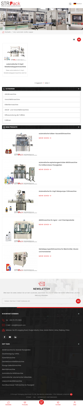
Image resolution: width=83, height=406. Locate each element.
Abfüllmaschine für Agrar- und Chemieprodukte (56, 220)
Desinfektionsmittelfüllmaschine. (13, 362)
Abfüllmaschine (10, 94)
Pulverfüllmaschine (8, 358)
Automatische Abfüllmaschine (12, 373)
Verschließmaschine (12, 99)
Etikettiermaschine (11, 104)
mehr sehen (15, 78)
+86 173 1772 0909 (15, 320)
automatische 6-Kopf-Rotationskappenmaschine (15, 65)
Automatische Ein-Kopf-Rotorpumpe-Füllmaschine (57, 191)
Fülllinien (8, 120)
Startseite (8, 32)
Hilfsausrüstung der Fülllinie (15, 115)
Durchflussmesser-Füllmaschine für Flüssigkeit (18, 385)
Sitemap (28, 397)
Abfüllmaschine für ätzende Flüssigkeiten (16, 350)
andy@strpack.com (19, 325)
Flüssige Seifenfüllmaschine (11, 365)
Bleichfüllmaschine (8, 369)
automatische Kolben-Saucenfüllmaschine (55, 134)
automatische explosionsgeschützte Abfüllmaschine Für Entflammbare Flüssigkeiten (58, 163)
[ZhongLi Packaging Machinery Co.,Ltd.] (11, 4)
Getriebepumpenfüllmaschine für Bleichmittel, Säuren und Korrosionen (58, 250)
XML (34, 397)
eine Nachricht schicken (41, 402)
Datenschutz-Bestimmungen (47, 397)
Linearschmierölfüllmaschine (12, 381)
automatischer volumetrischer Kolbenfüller (17, 377)
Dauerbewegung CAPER (10, 354)
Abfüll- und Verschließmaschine (17, 110)
